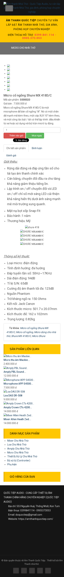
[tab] (16, 148)
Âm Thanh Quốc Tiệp (34, 560)
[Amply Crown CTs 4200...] (19, 403)
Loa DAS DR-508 (13, 395)
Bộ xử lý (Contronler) (18, 460)
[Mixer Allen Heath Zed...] (18, 415)
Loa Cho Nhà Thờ (16, 444)
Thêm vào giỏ (16, 135)
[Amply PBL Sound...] (16, 367)
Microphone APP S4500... (18, 383)
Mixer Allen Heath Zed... (17, 419)
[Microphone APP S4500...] (19, 379)
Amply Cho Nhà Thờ (18, 448)
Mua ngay (36, 135)
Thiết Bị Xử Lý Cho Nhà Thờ (22, 456)
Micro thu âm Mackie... (17, 360)
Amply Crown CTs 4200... (18, 407)
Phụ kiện (12, 464)
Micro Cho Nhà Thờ (17, 452)
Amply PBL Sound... (15, 371)
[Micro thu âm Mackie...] (17, 356)
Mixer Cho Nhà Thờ (17, 440)
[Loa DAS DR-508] (14, 391)
